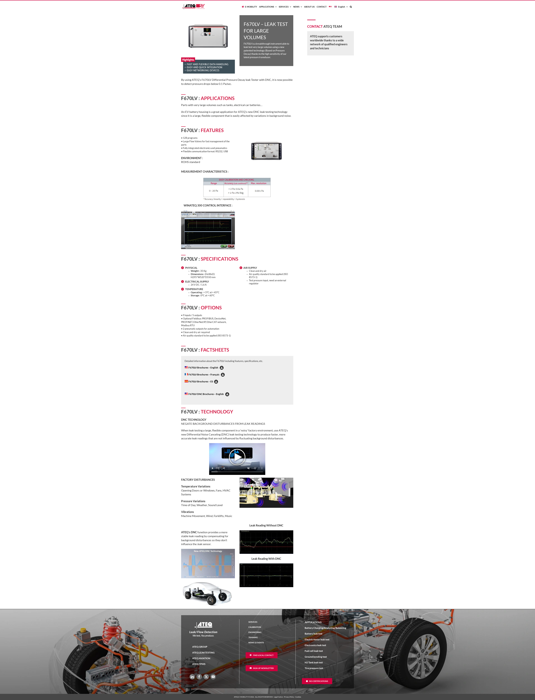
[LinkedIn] (192, 677)
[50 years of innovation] (330, 6)
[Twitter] (206, 677)
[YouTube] (213, 677)
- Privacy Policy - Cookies (292, 697)
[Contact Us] (531, 350)
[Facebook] (199, 677)
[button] (351, 6)
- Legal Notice (278, 697)
